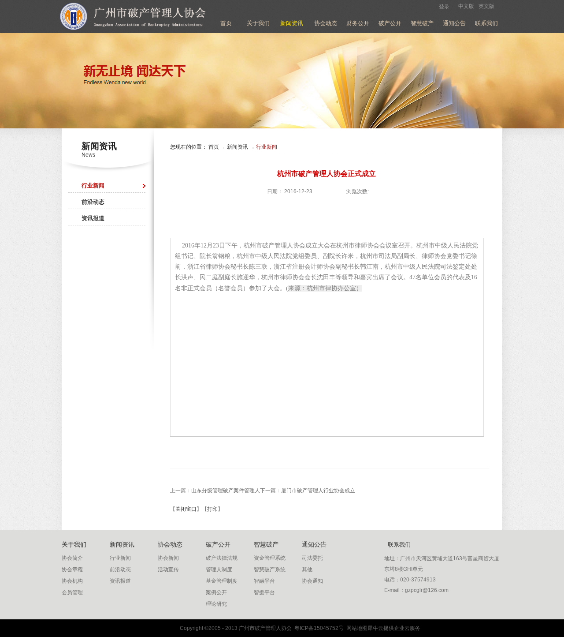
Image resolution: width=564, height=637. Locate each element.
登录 (444, 7)
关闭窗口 (186, 509)
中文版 (466, 6)
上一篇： (215, 490)
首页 (226, 23)
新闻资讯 (237, 147)
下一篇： (307, 490)
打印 (212, 509)
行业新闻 (266, 147)
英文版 (486, 6)
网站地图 (355, 628)
